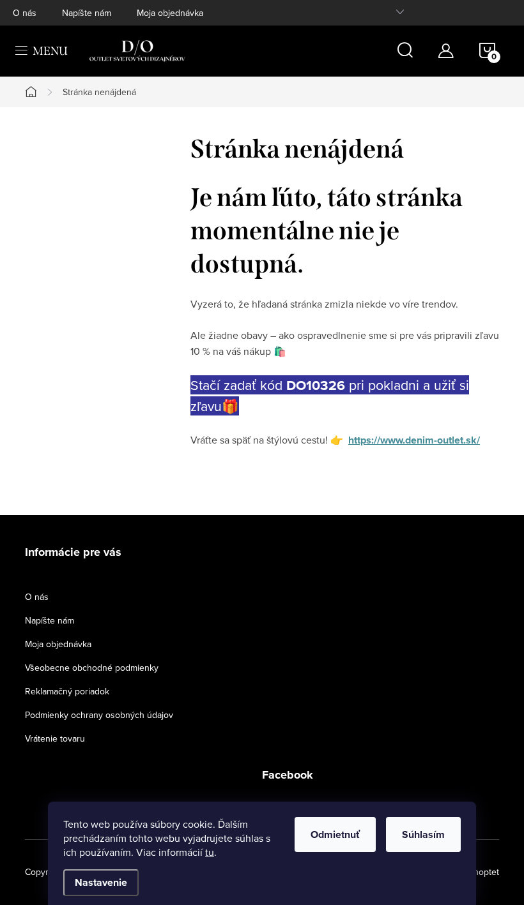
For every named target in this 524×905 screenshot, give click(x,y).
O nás (24, 12)
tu (209, 852)
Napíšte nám (86, 12)
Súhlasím (423, 834)
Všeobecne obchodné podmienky (91, 667)
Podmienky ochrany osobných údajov (99, 714)
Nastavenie (101, 882)
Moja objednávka (170, 12)
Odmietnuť (335, 834)
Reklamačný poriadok (67, 691)
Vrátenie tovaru (55, 738)
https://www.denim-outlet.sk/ (414, 440)
